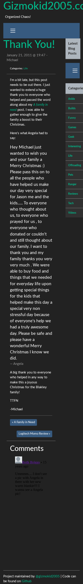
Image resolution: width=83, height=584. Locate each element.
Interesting (74, 146)
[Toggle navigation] (13, 30)
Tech (71, 203)
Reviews (73, 193)
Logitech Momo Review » (34, 433)
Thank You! (29, 44)
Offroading (74, 165)
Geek (71, 137)
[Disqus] (31, 510)
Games (72, 127)
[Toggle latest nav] (75, 70)
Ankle (71, 99)
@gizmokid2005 (48, 576)
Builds (71, 108)
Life (25, 68)
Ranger (72, 184)
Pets (70, 174)
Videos (72, 212)
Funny (72, 118)
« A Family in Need (23, 422)
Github (26, 581)
